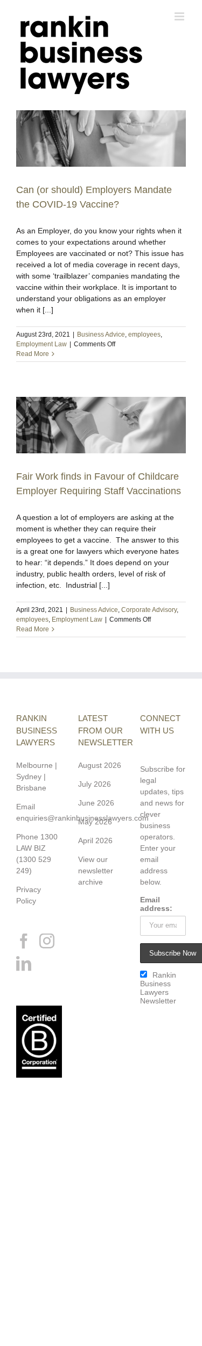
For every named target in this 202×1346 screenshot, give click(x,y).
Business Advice (101, 334)
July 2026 (94, 784)
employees (144, 334)
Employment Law (41, 344)
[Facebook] (23, 941)
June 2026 (96, 803)
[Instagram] (46, 941)
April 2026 (95, 840)
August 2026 (99, 765)
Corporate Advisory (149, 610)
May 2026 (95, 821)
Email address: (156, 904)
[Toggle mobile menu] (180, 16)
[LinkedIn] (23, 963)
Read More (32, 354)
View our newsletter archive (95, 870)
